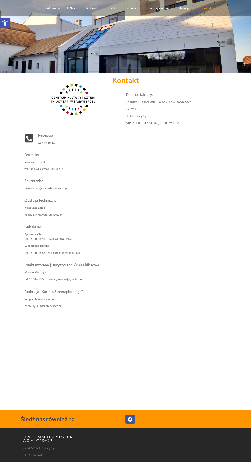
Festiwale (92, 8)
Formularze (131, 8)
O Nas (71, 8)
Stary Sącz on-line (158, 8)
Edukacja (183, 8)
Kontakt (205, 8)
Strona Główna (50, 8)
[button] (5, 23)
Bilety (113, 8)
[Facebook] (130, 419)
